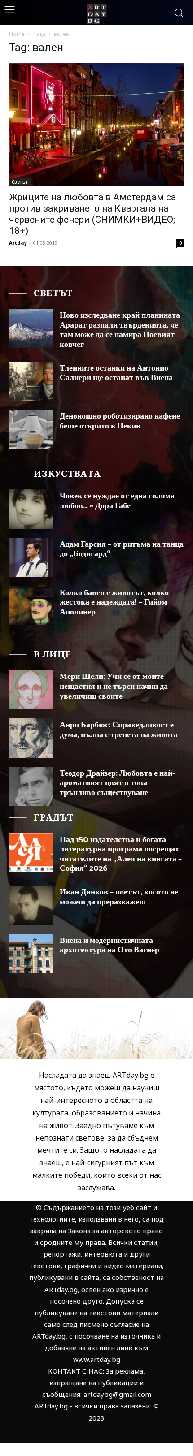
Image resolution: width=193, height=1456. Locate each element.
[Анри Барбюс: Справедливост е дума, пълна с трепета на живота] (31, 738)
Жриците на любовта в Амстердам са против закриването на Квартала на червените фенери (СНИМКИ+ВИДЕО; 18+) (92, 214)
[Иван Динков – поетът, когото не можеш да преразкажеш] (31, 905)
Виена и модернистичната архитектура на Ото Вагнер (109, 945)
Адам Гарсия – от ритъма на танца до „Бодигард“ (122, 549)
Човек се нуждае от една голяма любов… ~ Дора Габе (117, 501)
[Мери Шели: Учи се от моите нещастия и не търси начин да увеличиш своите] (31, 689)
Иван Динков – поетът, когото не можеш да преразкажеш (119, 897)
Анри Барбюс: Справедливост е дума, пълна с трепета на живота (119, 730)
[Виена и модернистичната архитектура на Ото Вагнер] (31, 953)
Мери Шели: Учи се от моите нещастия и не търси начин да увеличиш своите (114, 686)
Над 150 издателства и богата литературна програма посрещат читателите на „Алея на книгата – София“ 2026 (121, 854)
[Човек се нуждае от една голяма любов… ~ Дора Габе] (31, 509)
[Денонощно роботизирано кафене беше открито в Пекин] (31, 429)
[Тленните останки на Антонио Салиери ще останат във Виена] (31, 381)
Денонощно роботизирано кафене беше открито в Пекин (120, 421)
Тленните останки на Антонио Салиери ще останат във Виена (116, 373)
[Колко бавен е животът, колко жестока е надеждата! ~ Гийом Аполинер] (31, 606)
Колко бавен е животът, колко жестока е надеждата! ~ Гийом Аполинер (114, 602)
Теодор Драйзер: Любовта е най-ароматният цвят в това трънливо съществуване (117, 783)
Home (17, 34)
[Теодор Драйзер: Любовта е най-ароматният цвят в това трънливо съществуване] (31, 786)
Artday (18, 242)
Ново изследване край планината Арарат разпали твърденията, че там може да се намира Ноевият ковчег (120, 330)
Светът (20, 182)
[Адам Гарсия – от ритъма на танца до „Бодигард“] (31, 557)
